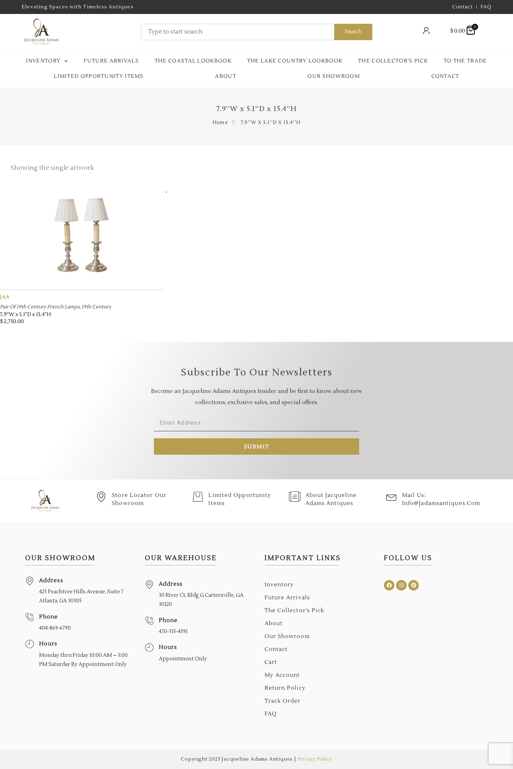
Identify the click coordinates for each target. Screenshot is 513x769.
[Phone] (29, 617)
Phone (48, 616)
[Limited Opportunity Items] (198, 496)
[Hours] (29, 644)
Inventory (43, 61)
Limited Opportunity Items (99, 76)
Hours (48, 643)
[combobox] (237, 32)
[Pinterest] (413, 585)
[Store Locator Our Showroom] (101, 496)
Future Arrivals (111, 61)
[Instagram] (401, 585)
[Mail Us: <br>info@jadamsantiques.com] (391, 496)
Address (51, 580)
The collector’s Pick (393, 61)
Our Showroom (333, 76)
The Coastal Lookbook (193, 61)
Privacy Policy (315, 759)
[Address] (29, 581)
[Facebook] (389, 585)
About (225, 76)
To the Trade (465, 61)
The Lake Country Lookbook (295, 61)
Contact (445, 76)
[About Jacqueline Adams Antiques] (295, 496)
